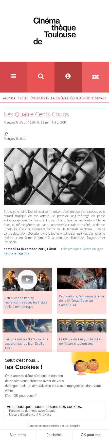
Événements (40, 98)
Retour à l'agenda (16, 253)
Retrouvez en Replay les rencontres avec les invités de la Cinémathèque (26, 302)
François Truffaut (15, 138)
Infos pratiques (71, 249)
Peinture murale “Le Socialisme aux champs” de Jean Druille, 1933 (26, 343)
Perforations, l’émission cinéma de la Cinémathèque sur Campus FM (81, 300)
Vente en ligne (93, 249)
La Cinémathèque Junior (70, 98)
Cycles (23, 98)
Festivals (99, 98)
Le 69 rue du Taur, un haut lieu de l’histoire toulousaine (80, 341)
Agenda (9, 98)
